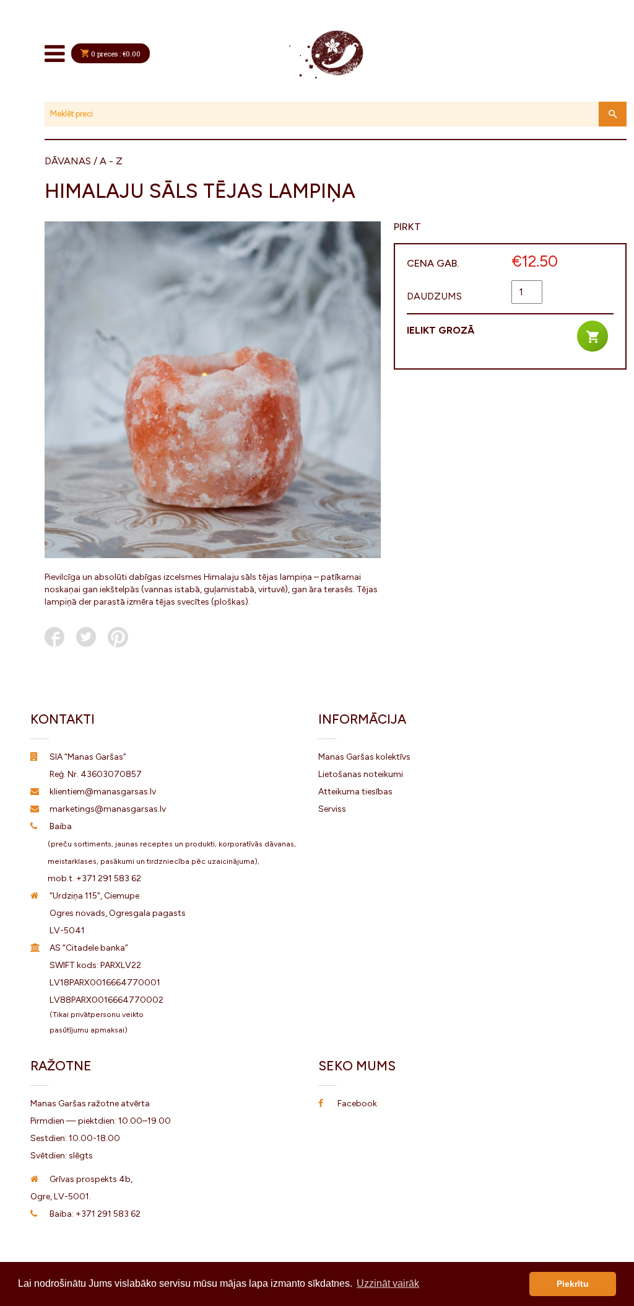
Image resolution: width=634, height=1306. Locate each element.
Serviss (332, 809)
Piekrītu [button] (573, 1284)
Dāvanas (68, 161)
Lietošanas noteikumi (360, 774)
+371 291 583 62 (108, 878)
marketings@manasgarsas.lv (108, 809)
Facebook (357, 1103)
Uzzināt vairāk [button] (388, 1283)
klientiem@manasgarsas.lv (103, 791)
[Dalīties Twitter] (86, 637)
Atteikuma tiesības (355, 791)
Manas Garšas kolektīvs (364, 757)
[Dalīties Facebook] (54, 637)
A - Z (111, 161)
